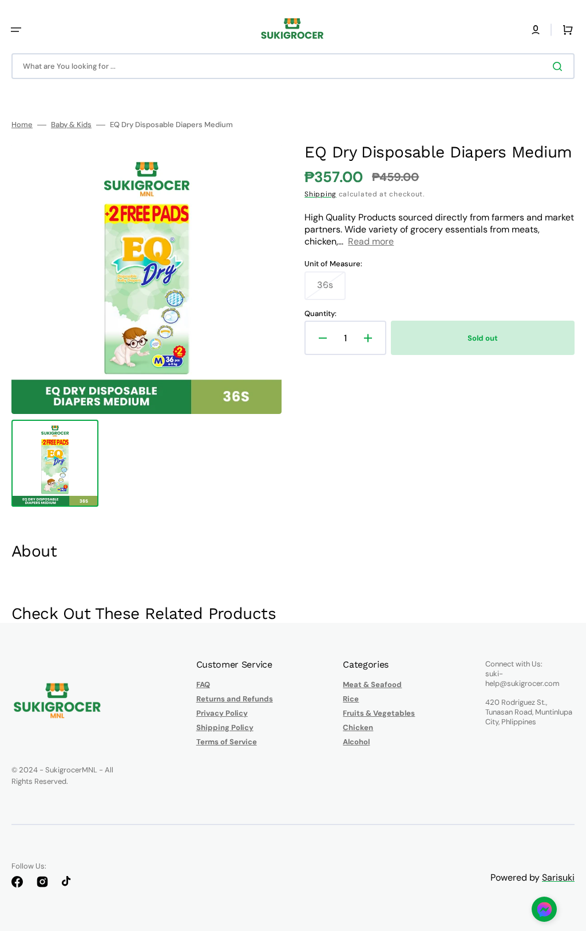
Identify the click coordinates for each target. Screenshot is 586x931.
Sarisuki (558, 877)
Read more (371, 241)
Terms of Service (226, 742)
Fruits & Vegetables (379, 713)
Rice (351, 699)
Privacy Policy (222, 713)
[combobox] (293, 66)
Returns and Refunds (234, 699)
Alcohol (356, 742)
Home (22, 124)
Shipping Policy (225, 727)
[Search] (560, 66)
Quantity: (320, 313)
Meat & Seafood (372, 684)
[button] (16, 29)
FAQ (203, 684)
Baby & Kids (71, 124)
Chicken (358, 727)
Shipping (320, 194)
